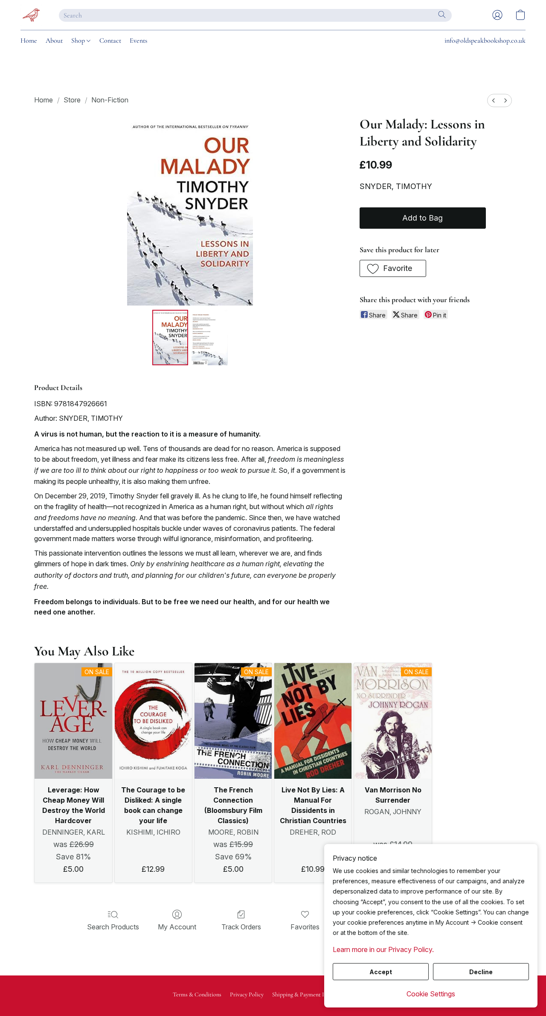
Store (72, 100)
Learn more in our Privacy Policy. (383, 949)
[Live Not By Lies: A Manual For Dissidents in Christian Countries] (312, 721)
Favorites (304, 927)
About (54, 40)
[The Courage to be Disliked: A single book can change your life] (153, 721)
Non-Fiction (109, 100)
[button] (31, 15)
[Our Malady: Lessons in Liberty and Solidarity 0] (170, 337)
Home (28, 40)
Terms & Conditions (197, 994)
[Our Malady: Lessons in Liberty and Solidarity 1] (209, 337)
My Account (177, 927)
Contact (110, 40)
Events (138, 40)
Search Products (113, 927)
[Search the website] (442, 14)
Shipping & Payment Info (302, 994)
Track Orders (241, 927)
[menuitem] (494, 100)
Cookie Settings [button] (431, 994)
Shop (79, 40)
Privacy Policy (247, 994)
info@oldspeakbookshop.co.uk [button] (485, 40)
